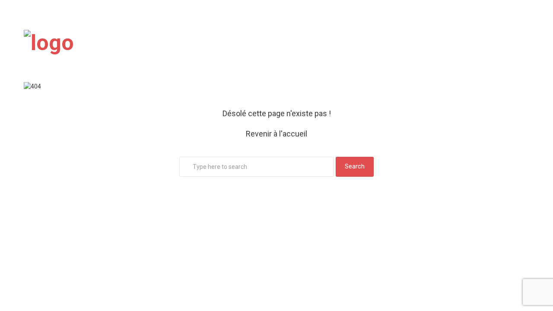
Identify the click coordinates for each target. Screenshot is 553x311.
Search (355, 166)
